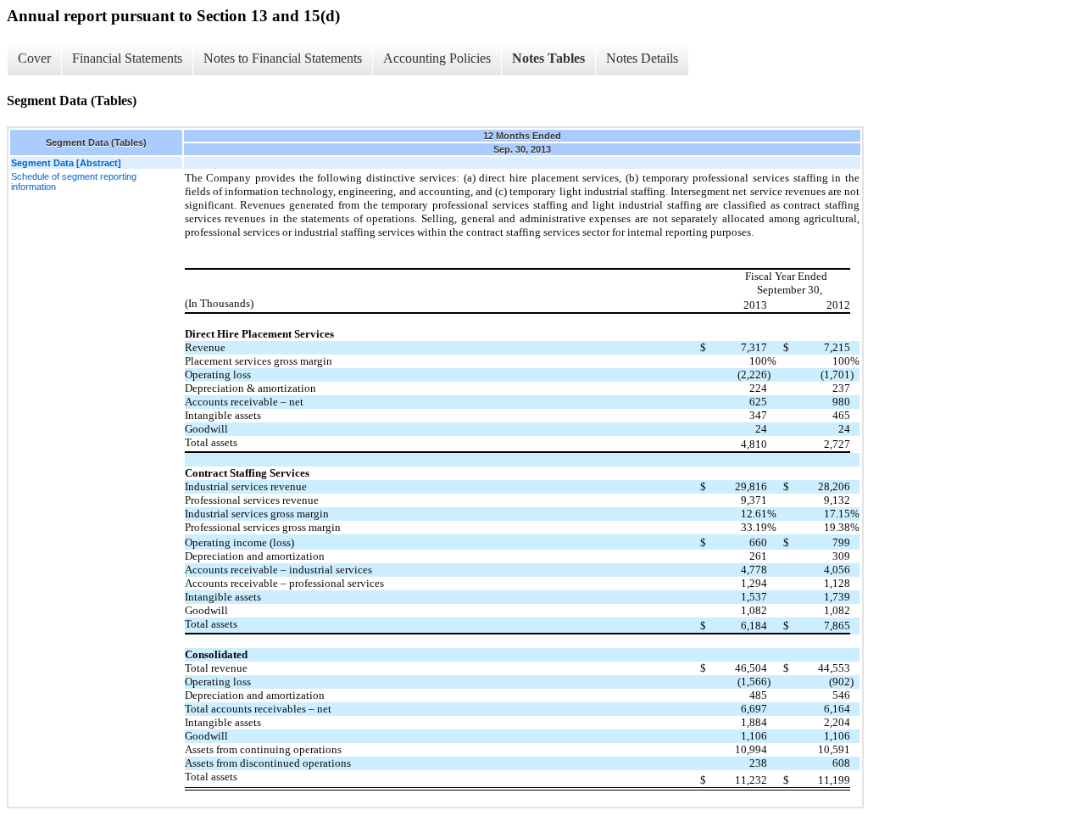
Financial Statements (127, 58)
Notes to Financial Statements (282, 58)
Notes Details (642, 58)
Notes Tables (548, 58)
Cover (34, 58)
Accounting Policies (437, 58)
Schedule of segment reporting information (73, 181)
